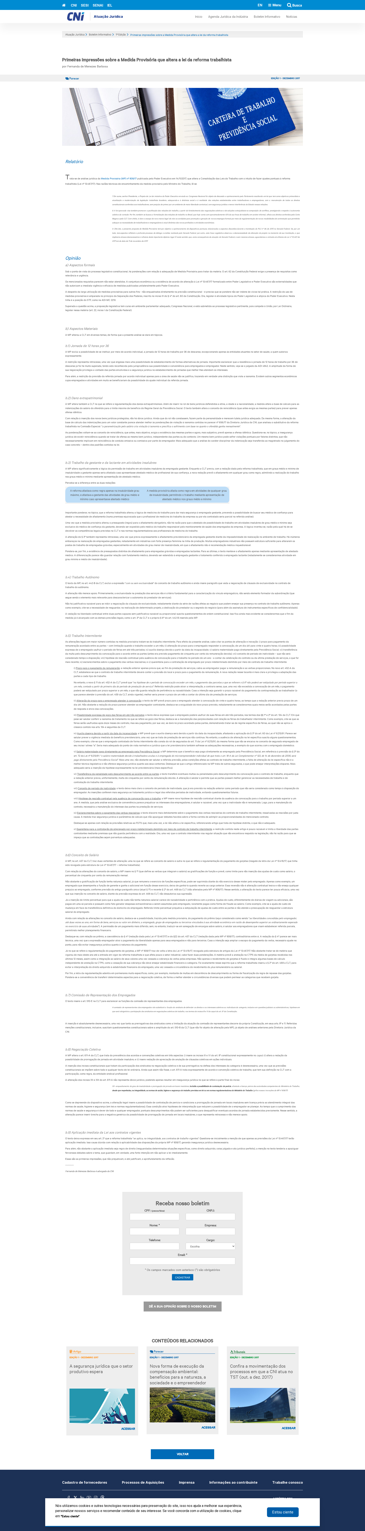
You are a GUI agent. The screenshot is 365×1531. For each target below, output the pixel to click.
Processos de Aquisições (143, 1482)
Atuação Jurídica (108, 16)
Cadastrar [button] (182, 1277)
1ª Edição (121, 34)
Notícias (291, 16)
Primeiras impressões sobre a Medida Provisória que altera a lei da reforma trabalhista (179, 35)
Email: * (182, 1254)
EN (260, 5)
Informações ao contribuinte (233, 1482)
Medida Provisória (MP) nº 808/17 (119, 178)
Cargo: (210, 1240)
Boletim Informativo (267, 16)
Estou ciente (282, 1512)
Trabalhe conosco (287, 1482)
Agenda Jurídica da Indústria (228, 16)
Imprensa (187, 1482)
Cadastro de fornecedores (84, 1482)
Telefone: (155, 1240)
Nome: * (155, 1225)
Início (198, 16)
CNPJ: (211, 1210)
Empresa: (211, 1225)
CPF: (154, 1210)
